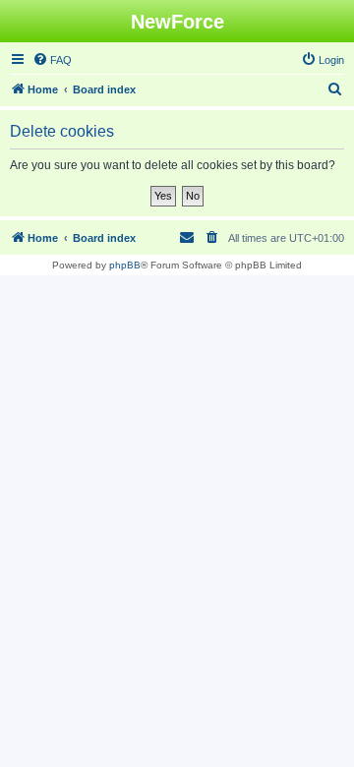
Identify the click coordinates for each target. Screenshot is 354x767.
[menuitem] (52, 60)
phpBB (125, 265)
